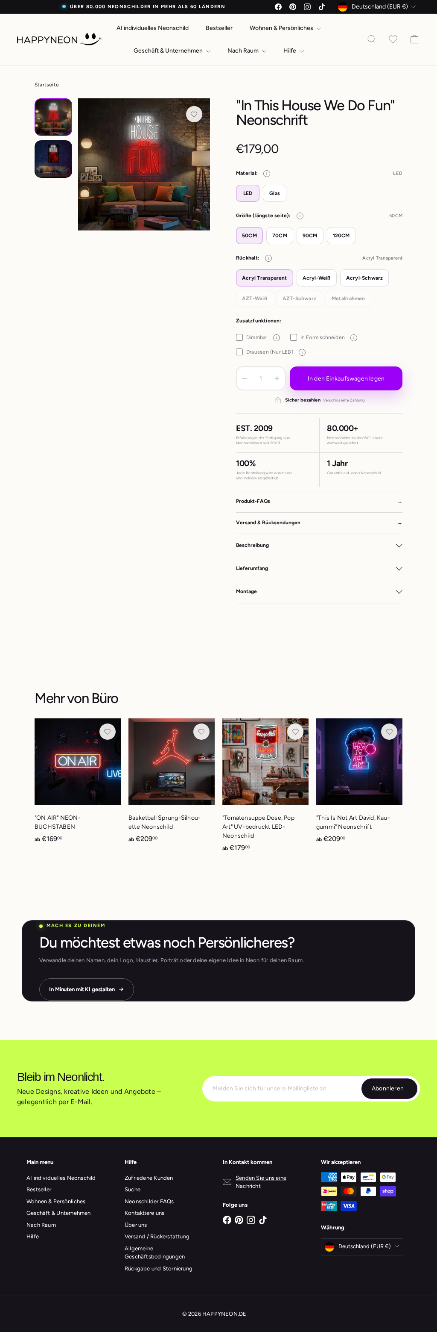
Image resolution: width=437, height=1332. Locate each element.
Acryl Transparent (264, 278)
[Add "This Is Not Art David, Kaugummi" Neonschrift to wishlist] (389, 732)
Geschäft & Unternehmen (169, 50)
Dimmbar (261, 337)
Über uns (136, 1225)
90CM (310, 236)
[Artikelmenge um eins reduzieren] (244, 378)
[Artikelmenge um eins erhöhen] (277, 378)
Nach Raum (243, 50)
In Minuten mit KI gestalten (82, 989)
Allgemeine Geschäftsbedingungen (155, 1252)
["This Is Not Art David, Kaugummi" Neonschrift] (359, 785)
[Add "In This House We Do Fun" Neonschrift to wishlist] (194, 114)
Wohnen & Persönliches (282, 28)
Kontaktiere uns (144, 1213)
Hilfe (290, 50)
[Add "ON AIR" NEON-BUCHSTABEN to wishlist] (107, 732)
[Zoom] (144, 164)
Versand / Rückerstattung (157, 1236)
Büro (104, 698)
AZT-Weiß (254, 298)
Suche (132, 1189)
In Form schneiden (327, 337)
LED (248, 193)
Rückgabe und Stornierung (158, 1268)
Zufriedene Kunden (149, 1178)
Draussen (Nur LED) (274, 352)
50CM (249, 236)
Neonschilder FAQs (149, 1201)
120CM (341, 236)
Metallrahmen (348, 298)
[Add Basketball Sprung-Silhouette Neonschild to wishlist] (201, 732)
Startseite (47, 85)
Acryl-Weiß (317, 278)
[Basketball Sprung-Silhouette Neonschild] (171, 785)
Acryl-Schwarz (364, 278)
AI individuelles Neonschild (153, 28)
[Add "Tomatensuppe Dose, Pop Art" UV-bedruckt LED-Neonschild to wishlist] (295, 732)
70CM (279, 236)
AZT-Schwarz (299, 298)
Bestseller (219, 28)
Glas (274, 193)
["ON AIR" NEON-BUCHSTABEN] (78, 785)
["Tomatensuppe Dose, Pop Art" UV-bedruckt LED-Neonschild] (265, 789)
